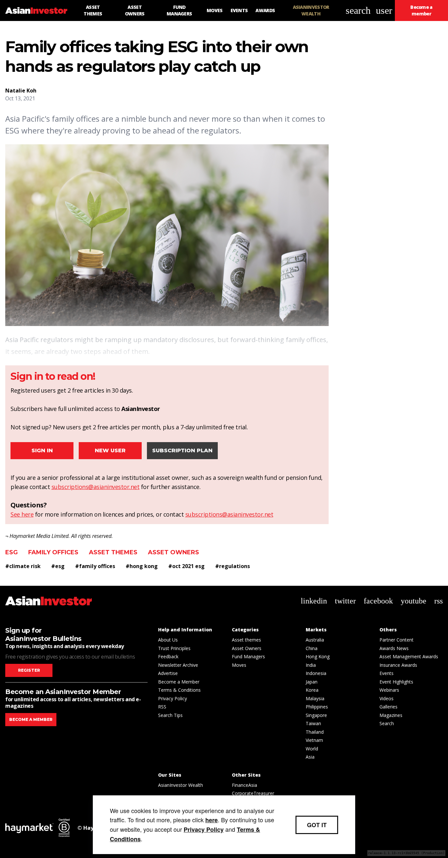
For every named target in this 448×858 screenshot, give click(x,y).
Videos (386, 698)
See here (21, 514)
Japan (311, 682)
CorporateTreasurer (253, 793)
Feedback (168, 656)
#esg (58, 566)
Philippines (317, 707)
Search (386, 723)
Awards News (394, 648)
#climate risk (23, 566)
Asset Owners (173, 552)
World (312, 749)
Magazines (390, 715)
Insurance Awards (398, 665)
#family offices (95, 566)
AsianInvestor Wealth (180, 785)
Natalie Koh (20, 90)
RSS (162, 707)
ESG (11, 552)
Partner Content (396, 640)
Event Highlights (396, 682)
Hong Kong (318, 656)
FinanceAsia (244, 785)
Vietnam (314, 740)
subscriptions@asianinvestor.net (95, 487)
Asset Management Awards (408, 656)
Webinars (389, 690)
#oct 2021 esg (186, 566)
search (358, 10)
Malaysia (315, 698)
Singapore (316, 715)
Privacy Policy (172, 698)
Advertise (168, 673)
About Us (168, 640)
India (311, 665)
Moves (239, 665)
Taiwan (313, 723)
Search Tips (170, 715)
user (384, 10)
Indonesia (316, 673)
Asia (310, 757)
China (311, 648)
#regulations (232, 566)
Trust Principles (174, 648)
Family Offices (53, 552)
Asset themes (113, 552)
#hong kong (142, 566)
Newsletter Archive (178, 665)
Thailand (315, 732)
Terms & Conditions (179, 690)
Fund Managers (248, 656)
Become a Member (178, 682)
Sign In (42, 450)
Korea (312, 690)
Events (386, 673)
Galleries (388, 707)
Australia (315, 640)
